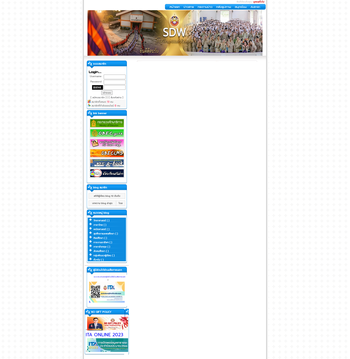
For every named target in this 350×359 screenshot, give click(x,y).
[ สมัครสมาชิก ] (99, 97)
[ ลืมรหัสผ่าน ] (116, 97)
